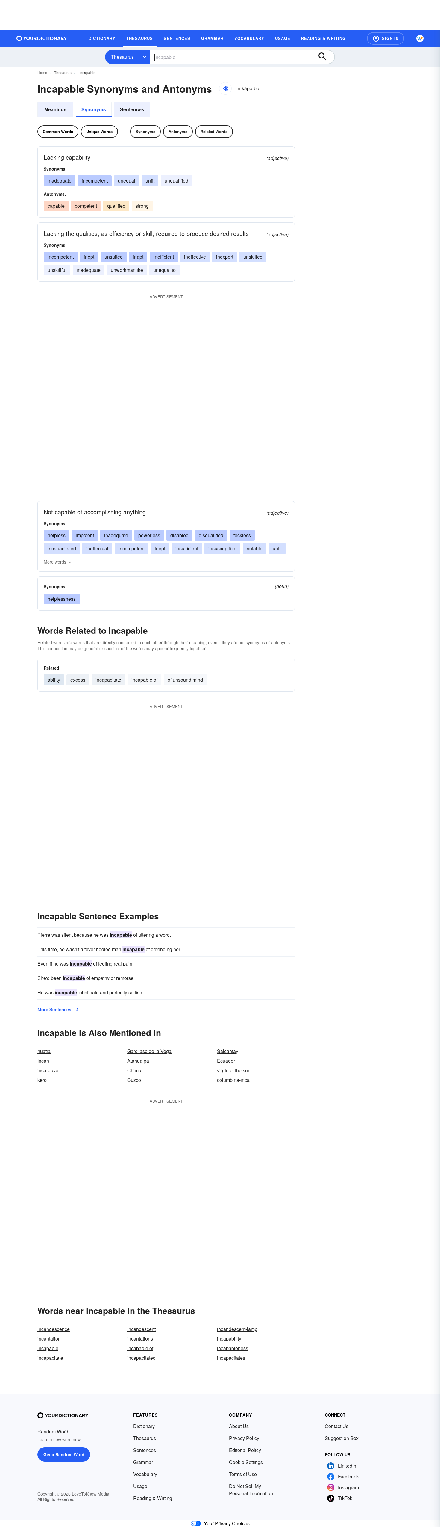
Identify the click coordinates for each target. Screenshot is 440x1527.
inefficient (164, 256)
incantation (49, 1338)
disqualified (211, 535)
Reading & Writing (152, 1498)
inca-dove (47, 1070)
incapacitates (231, 1357)
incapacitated (62, 548)
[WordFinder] (420, 38)
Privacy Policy (244, 1438)
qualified (116, 205)
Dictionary (144, 1426)
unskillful (57, 269)
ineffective (195, 256)
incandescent (141, 1329)
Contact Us (336, 1426)
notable (255, 548)
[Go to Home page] (41, 38)
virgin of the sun (234, 1070)
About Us (239, 1426)
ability (54, 679)
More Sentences (54, 1009)
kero (42, 1079)
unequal (126, 180)
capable (56, 205)
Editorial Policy (245, 1450)
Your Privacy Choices (227, 1523)
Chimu (134, 1070)
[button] (385, 38)
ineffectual (97, 548)
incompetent (95, 180)
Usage (140, 1486)
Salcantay (227, 1051)
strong (142, 205)
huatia (44, 1051)
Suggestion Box (342, 1438)
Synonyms (93, 109)
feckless (242, 535)
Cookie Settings (246, 1462)
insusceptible (222, 548)
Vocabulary (145, 1474)
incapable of (144, 679)
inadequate (60, 180)
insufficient (186, 548)
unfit (149, 180)
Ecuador (226, 1060)
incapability (229, 1338)
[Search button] (325, 57)
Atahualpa (138, 1060)
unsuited (113, 256)
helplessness (62, 598)
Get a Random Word (63, 1454)
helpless (57, 535)
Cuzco (134, 1079)
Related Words (214, 131)
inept (89, 256)
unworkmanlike (127, 269)
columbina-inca (233, 1079)
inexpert (224, 256)
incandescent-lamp (237, 1329)
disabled (179, 535)
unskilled (253, 256)
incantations (140, 1338)
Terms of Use (243, 1474)
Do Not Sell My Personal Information (251, 1490)
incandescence (53, 1329)
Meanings (55, 109)
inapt (138, 256)
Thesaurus (122, 56)
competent (86, 205)
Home (42, 72)
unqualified (176, 180)
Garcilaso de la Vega (149, 1051)
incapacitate (108, 679)
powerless (149, 535)
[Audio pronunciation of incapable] (225, 88)
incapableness (232, 1348)
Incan (43, 1060)
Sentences (132, 109)
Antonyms (178, 131)
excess (77, 679)
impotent (85, 535)
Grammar (143, 1462)
